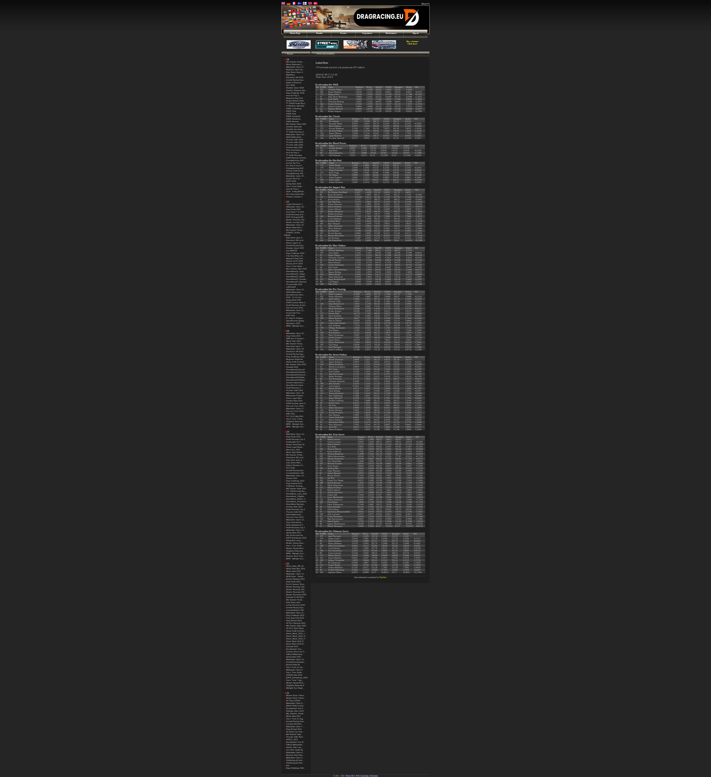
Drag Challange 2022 (295, 615)
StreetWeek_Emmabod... (297, 502)
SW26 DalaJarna (293, 119)
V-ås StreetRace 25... (295, 256)
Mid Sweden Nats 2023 (296, 489)
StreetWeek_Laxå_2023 (296, 494)
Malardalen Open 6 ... (295, 752)
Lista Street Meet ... (294, 463)
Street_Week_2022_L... (296, 633)
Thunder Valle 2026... (295, 140)
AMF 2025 (290, 315)
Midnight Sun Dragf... (295, 688)
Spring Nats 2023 (293, 533)
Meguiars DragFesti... (295, 359)
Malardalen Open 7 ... (295, 726)
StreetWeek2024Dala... (296, 377)
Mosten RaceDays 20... (296, 444)
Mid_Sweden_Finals (294, 714)
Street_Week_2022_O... (296, 636)
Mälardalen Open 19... (295, 349)
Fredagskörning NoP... (295, 160)
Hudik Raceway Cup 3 (295, 439)
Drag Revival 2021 (294, 729)
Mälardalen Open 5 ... (295, 758)
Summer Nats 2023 (294, 507)
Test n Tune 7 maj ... (295, 680)
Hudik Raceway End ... (296, 214)
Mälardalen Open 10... (295, 659)
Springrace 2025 (293, 323)
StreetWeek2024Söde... (296, 372)
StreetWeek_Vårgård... (296, 496)
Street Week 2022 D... (295, 641)
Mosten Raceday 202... (296, 220)
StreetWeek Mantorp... (295, 504)
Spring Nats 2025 (293, 300)
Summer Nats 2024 (294, 401)
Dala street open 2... (295, 238)
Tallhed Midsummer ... (295, 654)
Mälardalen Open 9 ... (295, 670)
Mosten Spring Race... (295, 543)
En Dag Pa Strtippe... (295, 318)
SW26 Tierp (291, 111)
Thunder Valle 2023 (294, 512)
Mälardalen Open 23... (295, 225)
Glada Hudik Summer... (296, 362)
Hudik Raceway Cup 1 (295, 527)
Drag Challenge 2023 (295, 481)
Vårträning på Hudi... (295, 760)
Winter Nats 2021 (293, 716)
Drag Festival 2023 (294, 483)
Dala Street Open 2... (295, 72)
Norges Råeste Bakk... (295, 101)
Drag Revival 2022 (294, 620)
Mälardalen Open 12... (295, 574)
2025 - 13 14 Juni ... (294, 297)
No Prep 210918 (293, 701)
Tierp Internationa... (294, 150)
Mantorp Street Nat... (295, 755)
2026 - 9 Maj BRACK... (296, 191)
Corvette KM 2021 (294, 724)
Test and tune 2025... (295, 308)
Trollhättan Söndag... (295, 486)
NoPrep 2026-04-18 (294, 171)
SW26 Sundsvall (293, 116)
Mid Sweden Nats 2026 (296, 124)
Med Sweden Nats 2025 (296, 269)
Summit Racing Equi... (295, 80)
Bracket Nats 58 (293, 665)
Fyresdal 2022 (292, 646)
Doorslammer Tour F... (295, 708)
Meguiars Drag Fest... (295, 98)
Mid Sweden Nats (293, 734)
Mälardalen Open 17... (295, 408)
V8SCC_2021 (292, 739)
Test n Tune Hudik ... (295, 186)
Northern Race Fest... (295, 556)
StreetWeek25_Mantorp (296, 282)
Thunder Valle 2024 (294, 390)
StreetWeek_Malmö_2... (296, 499)
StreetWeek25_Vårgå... (296, 274)
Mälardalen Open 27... (295, 67)
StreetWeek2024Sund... (296, 375)
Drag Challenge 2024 (295, 357)
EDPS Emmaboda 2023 (296, 538)
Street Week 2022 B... (295, 644)
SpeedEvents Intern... (295, 295)
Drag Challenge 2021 (295, 768)
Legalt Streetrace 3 (294, 204)
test (287, 765)
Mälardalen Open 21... (295, 310)
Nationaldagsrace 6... (295, 525)
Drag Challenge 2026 (295, 93)
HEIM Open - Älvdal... (295, 576)
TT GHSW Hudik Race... (296, 103)
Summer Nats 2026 (294, 147)
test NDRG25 (291, 251)
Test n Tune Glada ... (295, 266)
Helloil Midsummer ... (294, 137)
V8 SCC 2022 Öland (295, 628)
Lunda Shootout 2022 (295, 605)
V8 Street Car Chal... (295, 732)
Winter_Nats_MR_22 (295, 566)
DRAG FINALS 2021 (295, 706)
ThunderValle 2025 (294, 284)
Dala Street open (293, 602)
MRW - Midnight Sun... (295, 326)
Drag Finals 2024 (293, 336)
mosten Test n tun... (294, 747)
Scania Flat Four (293, 163)
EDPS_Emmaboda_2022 (297, 678)
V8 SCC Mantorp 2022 (296, 623)
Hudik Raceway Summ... (296, 305)
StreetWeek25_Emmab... (297, 279)
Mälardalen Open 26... (295, 134)
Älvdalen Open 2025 (295, 248)
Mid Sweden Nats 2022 (296, 626)
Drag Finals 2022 (293, 582)
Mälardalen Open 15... (295, 476)
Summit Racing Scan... (296, 721)
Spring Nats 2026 (293, 184)
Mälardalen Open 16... (295, 434)
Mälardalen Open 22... (295, 290)
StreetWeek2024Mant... (296, 380)
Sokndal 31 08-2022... (295, 597)
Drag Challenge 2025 (295, 253)
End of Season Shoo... (296, 584)
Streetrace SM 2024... (295, 351)
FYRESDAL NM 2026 (295, 106)
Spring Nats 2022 (293, 657)
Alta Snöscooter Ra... (295, 535)
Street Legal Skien (294, 398)
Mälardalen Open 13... (295, 530)
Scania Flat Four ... (294, 179)
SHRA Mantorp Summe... (296, 158)
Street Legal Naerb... (295, 447)
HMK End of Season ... (296, 338)
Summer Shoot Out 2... (296, 652)
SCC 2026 (290, 85)
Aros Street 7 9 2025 (295, 212)
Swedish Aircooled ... (295, 129)
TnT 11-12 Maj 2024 (294, 416)
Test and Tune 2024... (295, 406)
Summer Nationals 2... (295, 383)
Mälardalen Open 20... (295, 333)
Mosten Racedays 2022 (296, 595)
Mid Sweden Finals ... (295, 62)
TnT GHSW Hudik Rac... (296, 491)
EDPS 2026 (291, 181)
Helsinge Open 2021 (295, 711)
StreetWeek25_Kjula (295, 271)
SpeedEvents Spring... (296, 321)
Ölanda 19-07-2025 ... (295, 261)
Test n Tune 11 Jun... (295, 667)
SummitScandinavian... (296, 662)
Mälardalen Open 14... (295, 520)
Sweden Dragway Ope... (296, 90)
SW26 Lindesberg (293, 108)
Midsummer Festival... (295, 396)
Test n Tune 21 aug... (295, 719)
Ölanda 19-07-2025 (294, 264)
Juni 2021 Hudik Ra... (295, 750)
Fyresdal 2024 (292, 367)
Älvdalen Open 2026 (295, 88)
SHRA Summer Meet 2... (296, 302)
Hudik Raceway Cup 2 (295, 509)
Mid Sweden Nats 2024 (296, 364)
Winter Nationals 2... (294, 64)
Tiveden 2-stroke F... (294, 197)
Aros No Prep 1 (292, 189)
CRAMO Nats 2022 (294, 675)
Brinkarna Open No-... (295, 70)
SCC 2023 (290, 468)
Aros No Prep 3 (292, 96)
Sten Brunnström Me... (295, 194)
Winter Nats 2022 (293, 571)
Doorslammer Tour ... (295, 649)
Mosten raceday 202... (295, 222)
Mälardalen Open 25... (295, 176)
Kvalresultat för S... (294, 442)
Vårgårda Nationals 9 (295, 685)
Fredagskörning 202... (295, 173)
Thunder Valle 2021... (295, 737)
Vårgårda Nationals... (295, 421)
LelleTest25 (291, 287)
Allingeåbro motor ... (294, 540)
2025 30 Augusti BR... (295, 217)
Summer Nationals (294, 127)
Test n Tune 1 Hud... (295, 419)
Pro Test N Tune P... (294, 166)
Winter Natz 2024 (293, 341)
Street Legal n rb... (294, 243)
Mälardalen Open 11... (295, 613)
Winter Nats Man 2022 (295, 569)
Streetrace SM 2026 (294, 77)
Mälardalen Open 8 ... (295, 703)
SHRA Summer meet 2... (296, 403)
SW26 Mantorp (292, 121)
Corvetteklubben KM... (295, 473)
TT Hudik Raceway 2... (295, 132)
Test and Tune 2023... (295, 517)
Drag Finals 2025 (293, 209)
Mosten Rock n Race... (296, 695)
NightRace (290, 75)
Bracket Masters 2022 (295, 579)
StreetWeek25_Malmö (295, 277)
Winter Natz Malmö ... (295, 452)
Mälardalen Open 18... (295, 393)
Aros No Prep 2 (292, 153)
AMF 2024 (290, 414)
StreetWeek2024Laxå (295, 370)
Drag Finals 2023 (293, 437)
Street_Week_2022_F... (296, 639)
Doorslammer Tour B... (295, 742)
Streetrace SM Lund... (295, 240)
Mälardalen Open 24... (295, 207)
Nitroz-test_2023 (293, 450)
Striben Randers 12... (295, 465)
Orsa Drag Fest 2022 (295, 618)
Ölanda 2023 (291, 478)
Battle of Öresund (293, 83)
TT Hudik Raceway (294, 155)
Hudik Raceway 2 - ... (295, 388)
